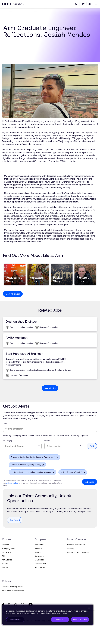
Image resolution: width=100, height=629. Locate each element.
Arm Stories (7, 560)
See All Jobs (50, 388)
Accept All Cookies (80, 619)
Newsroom (39, 556)
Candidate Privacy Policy (12, 587)
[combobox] (22, 446)
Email (5, 423)
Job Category (7, 441)
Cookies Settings (15, 620)
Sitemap (70, 548)
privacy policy (12, 483)
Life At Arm (6, 552)
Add (92, 446)
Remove (57, 457)
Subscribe (89, 482)
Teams (5, 564)
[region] (47, 615)
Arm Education (41, 567)
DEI (3, 556)
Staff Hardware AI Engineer (24, 353)
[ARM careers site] (18, 4)
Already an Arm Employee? (78, 552)
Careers (5, 545)
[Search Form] (76, 4)
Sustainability (40, 564)
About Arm (39, 545)
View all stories (13, 294)
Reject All (59, 619)
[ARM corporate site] (6, 4)
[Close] (89, 607)
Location (47, 441)
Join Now (14, 520)
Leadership (39, 560)
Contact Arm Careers (76, 545)
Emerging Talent (8, 548)
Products (38, 548)
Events (5, 567)
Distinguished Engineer (21, 321)
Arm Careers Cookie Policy (13, 590)
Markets (38, 552)
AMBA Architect (16, 337)
